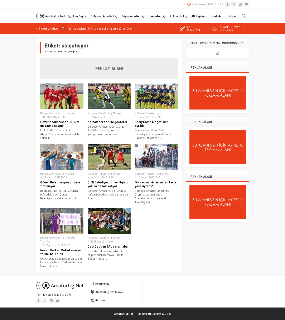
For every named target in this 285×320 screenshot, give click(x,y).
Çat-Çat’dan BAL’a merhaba (108, 246)
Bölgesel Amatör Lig (52, 113)
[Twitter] (233, 4)
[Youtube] (246, 4)
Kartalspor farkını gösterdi (107, 122)
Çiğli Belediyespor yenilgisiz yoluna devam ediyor (108, 184)
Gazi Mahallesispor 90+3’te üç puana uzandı (60, 123)
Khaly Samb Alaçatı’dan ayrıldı (151, 123)
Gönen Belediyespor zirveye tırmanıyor (60, 184)
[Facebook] (227, 4)
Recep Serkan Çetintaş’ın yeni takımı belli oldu (61, 252)
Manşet (70, 113)
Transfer (45, 241)
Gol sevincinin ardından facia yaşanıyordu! (156, 184)
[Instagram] (240, 4)
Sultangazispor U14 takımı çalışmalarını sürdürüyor (100, 28)
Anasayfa (49, 51)
